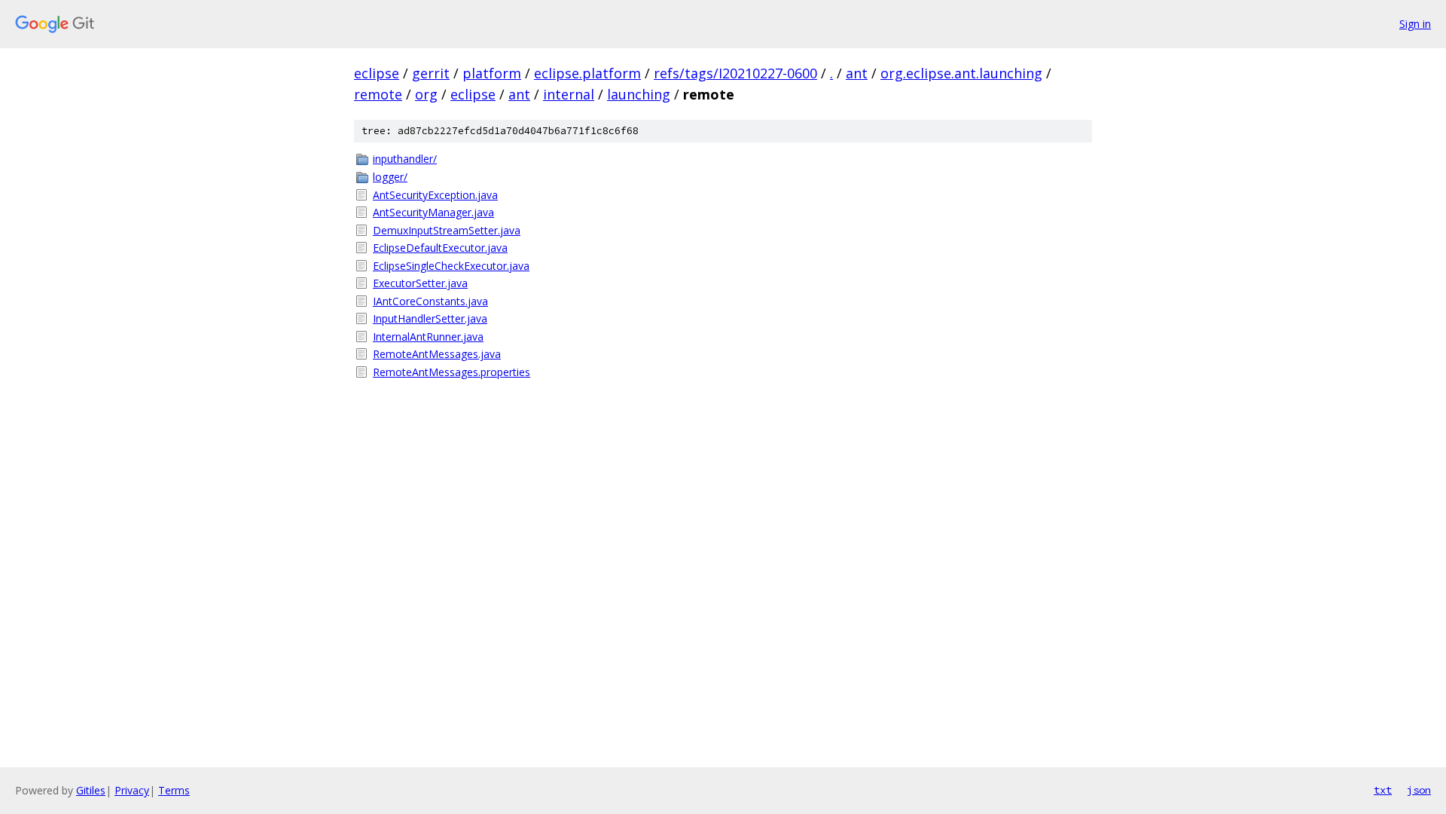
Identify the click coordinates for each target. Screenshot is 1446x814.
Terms (174, 790)
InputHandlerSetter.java (430, 318)
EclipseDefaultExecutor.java (440, 247)
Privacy (131, 790)
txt (1383, 790)
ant (857, 73)
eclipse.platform (587, 73)
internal (568, 94)
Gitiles (90, 790)
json (1419, 790)
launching (638, 94)
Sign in (1415, 24)
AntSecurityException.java (435, 195)
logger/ (390, 177)
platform (491, 73)
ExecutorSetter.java (420, 283)
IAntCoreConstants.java (430, 301)
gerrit (431, 73)
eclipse (376, 73)
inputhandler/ (405, 158)
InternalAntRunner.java (428, 336)
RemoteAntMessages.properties (451, 372)
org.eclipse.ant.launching (961, 73)
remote (378, 94)
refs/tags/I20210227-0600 (735, 73)
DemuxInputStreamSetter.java (446, 230)
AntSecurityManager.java (433, 212)
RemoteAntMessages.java (437, 354)
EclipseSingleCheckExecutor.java (451, 266)
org (426, 94)
